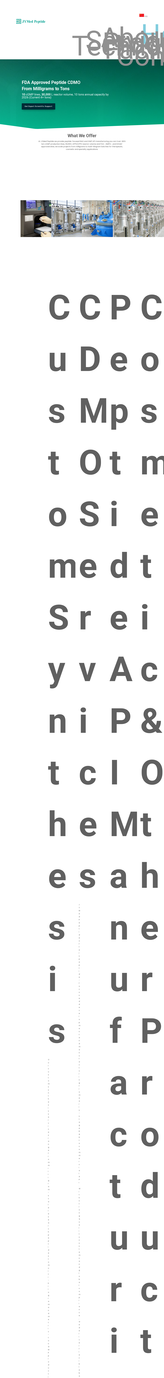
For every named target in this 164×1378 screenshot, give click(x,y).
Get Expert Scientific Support (38, 106)
